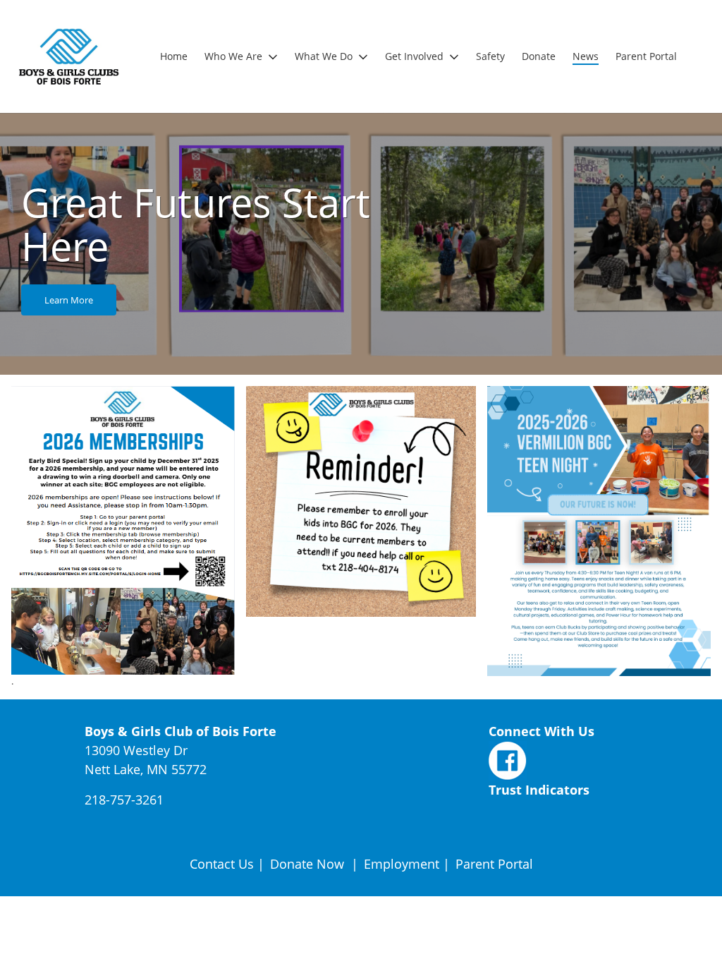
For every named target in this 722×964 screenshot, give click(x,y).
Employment (401, 863)
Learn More (68, 300)
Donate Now (307, 863)
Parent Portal (494, 863)
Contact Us (222, 863)
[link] (174, 56)
